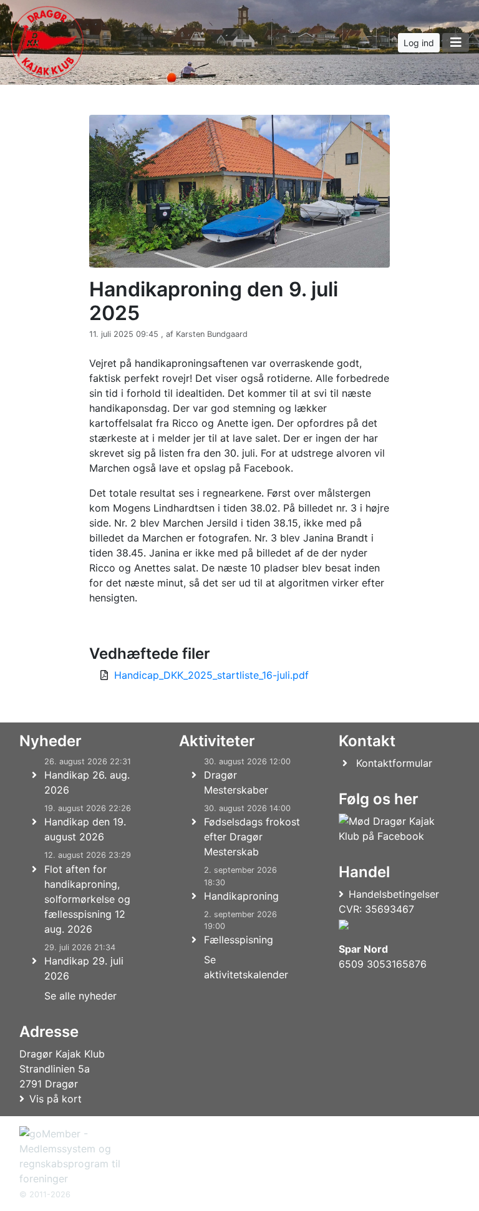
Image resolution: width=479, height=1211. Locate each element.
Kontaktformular (394, 763)
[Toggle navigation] (455, 42)
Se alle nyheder (80, 996)
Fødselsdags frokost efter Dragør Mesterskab (252, 836)
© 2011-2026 (44, 1194)
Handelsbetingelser (394, 894)
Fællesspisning (238, 939)
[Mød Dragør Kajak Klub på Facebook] (397, 829)
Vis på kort (55, 1098)
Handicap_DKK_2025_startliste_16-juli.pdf (211, 675)
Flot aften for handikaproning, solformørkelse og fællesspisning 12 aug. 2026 (87, 899)
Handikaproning (241, 896)
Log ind (419, 42)
